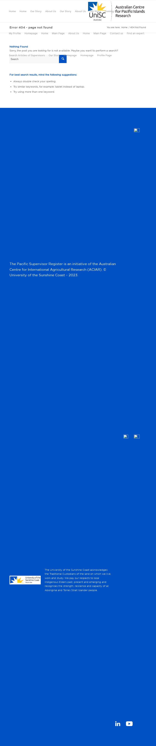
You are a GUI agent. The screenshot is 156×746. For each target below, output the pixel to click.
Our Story (35, 11)
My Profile (15, 33)
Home (12, 11)
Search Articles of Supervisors (27, 55)
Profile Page (104, 55)
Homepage (31, 33)
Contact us (116, 33)
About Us (50, 11)
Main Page (58, 33)
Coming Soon (113, 11)
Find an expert (135, 33)
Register (129, 11)
